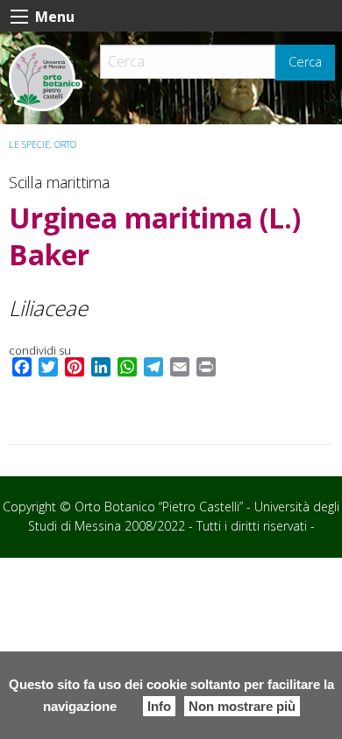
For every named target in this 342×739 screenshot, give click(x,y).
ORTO (65, 144)
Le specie (29, 144)
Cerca (305, 61)
